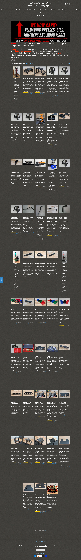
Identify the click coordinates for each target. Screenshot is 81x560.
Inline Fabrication (41, 553)
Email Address (36, 546)
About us (47, 9)
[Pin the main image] (67, 63)
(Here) (32, 45)
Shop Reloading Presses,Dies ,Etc (35, 9)
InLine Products (20, 9)
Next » (45, 530)
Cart (40, 12)
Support (72, 9)
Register (39, 15)
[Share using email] (69, 63)
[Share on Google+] (68, 63)
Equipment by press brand (7, 9)
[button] (1, 280)
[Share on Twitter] (65, 63)
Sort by (12, 63)
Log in (42, 15)
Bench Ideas (64, 9)
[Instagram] (69, 4)
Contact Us (53, 9)
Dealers (78, 9)
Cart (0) (74, 3)
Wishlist (77, 3)
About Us (43, 537)
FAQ (59, 9)
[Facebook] (65, 4)
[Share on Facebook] (64, 63)
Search (37, 537)
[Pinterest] (67, 4)
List (32, 63)
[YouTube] (71, 4)
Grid (28, 63)
